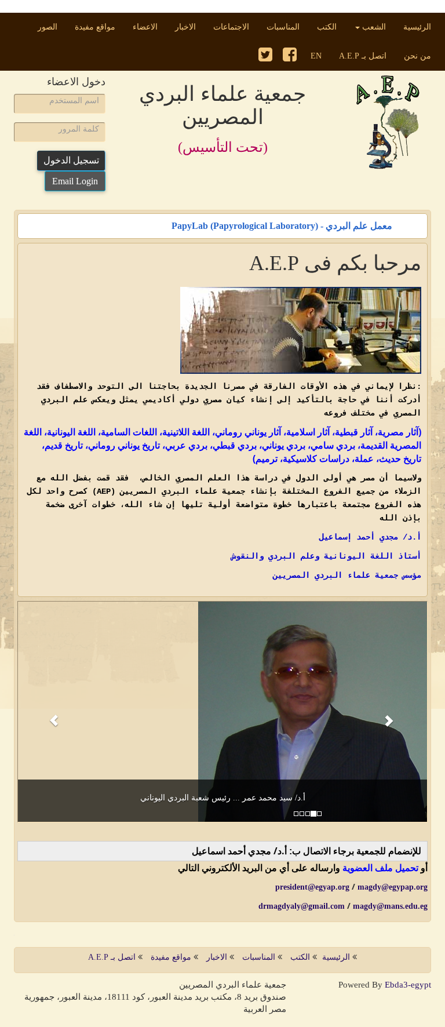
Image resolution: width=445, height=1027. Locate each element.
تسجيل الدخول (71, 160)
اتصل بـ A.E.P (362, 56)
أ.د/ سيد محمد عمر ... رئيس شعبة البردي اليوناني (222, 797)
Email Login (75, 181)
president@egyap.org (312, 887)
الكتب (327, 27)
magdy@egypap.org (393, 887)
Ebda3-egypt (408, 984)
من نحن (417, 56)
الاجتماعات (231, 27)
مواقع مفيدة (95, 27)
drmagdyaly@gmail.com (301, 906)
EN (316, 56)
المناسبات (283, 27)
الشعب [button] (373, 27)
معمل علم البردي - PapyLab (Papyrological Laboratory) (282, 223)
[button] (48, 711)
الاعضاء (145, 27)
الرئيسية (413, 26)
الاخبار (185, 27)
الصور (47, 27)
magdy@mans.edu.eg (390, 906)
